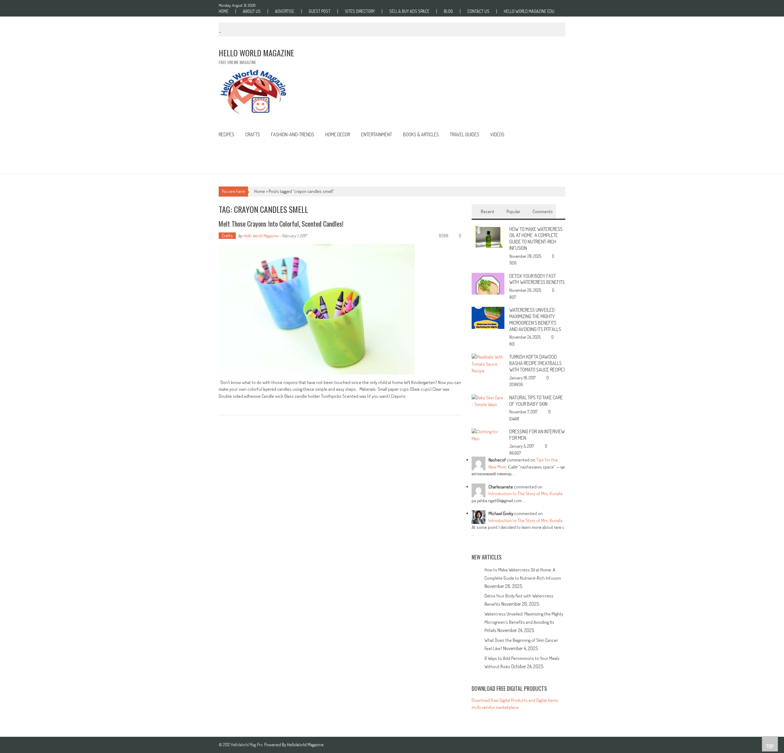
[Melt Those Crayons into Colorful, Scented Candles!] (340, 309)
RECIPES (226, 134)
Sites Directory (360, 11)
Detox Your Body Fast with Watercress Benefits (537, 279)
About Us (252, 11)
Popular (513, 211)
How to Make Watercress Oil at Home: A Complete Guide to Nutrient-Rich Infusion (536, 238)
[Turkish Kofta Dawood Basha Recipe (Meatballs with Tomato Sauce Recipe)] (488, 364)
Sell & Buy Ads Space (409, 11)
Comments (543, 211)
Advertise (284, 11)
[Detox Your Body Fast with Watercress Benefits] (488, 283)
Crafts (252, 134)
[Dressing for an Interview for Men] (488, 435)
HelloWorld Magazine (305, 744)
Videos (497, 134)
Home (223, 11)
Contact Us (478, 11)
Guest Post (319, 11)
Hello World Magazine (260, 235)
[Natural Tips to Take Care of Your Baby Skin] (488, 401)
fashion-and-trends (292, 134)
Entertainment (376, 134)
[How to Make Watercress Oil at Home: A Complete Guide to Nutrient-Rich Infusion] (488, 236)
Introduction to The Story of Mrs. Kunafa (525, 493)
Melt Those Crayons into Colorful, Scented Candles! (281, 223)
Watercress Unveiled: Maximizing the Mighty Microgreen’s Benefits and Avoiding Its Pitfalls (535, 319)
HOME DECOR (337, 134)
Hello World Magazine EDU (529, 11)
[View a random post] (556, 135)
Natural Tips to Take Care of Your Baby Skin (536, 400)
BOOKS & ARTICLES (421, 134)
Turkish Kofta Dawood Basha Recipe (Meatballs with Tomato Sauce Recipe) (537, 363)
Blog (448, 11)
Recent (487, 211)
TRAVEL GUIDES (464, 134)
